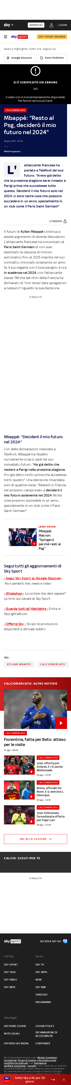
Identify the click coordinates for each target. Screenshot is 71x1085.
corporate (43, 1043)
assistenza (19, 1065)
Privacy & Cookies (27, 1060)
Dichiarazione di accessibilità (46, 1034)
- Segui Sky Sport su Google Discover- (33, 578)
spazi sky (42, 994)
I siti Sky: (9, 956)
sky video (10, 979)
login (63, 25)
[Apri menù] (5, 37)
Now (39, 979)
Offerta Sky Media (16, 1043)
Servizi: (40, 956)
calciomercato (52, 664)
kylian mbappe (19, 664)
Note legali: (10, 1017)
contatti (32, 1065)
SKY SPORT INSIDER (52, 36)
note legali (12, 1033)
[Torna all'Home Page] (19, 37)
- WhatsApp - (14, 593)
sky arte (10, 987)
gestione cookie (15, 1026)
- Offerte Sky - (15, 624)
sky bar (41, 987)
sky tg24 (10, 972)
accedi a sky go (50, 941)
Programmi (43, 1002)
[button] (29, 1080)
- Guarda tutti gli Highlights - (26, 609)
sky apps (42, 972)
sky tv (40, 964)
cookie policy (45, 1026)
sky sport (11, 964)
